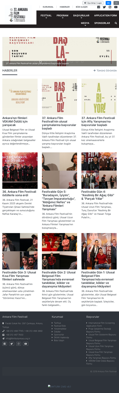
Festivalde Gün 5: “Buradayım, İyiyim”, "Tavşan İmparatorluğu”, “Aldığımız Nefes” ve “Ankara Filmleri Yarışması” (58, 200)
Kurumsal (57, 316)
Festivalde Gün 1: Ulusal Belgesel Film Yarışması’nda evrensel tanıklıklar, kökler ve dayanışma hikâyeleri (98, 279)
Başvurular (92, 316)
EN (108, 3)
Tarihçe (57, 323)
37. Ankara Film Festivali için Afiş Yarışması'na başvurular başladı (98, 121)
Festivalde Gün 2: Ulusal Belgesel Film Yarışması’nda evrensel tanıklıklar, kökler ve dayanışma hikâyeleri (58, 279)
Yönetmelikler (60, 328)
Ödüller (57, 331)
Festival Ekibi (60, 326)
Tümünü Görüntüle (107, 70)
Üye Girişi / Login (94, 3)
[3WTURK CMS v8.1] (59, 386)
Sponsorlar (59, 334)
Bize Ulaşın (59, 340)
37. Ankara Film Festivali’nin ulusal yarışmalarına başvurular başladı (59, 123)
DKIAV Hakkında (61, 337)
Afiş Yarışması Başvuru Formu (102, 358)
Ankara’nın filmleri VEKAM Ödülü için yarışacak (15, 121)
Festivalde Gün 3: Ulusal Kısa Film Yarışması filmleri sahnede (19, 276)
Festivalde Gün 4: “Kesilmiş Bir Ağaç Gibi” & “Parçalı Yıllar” (97, 195)
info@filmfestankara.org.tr (18, 338)
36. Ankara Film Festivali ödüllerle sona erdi (19, 193)
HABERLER (9, 70)
